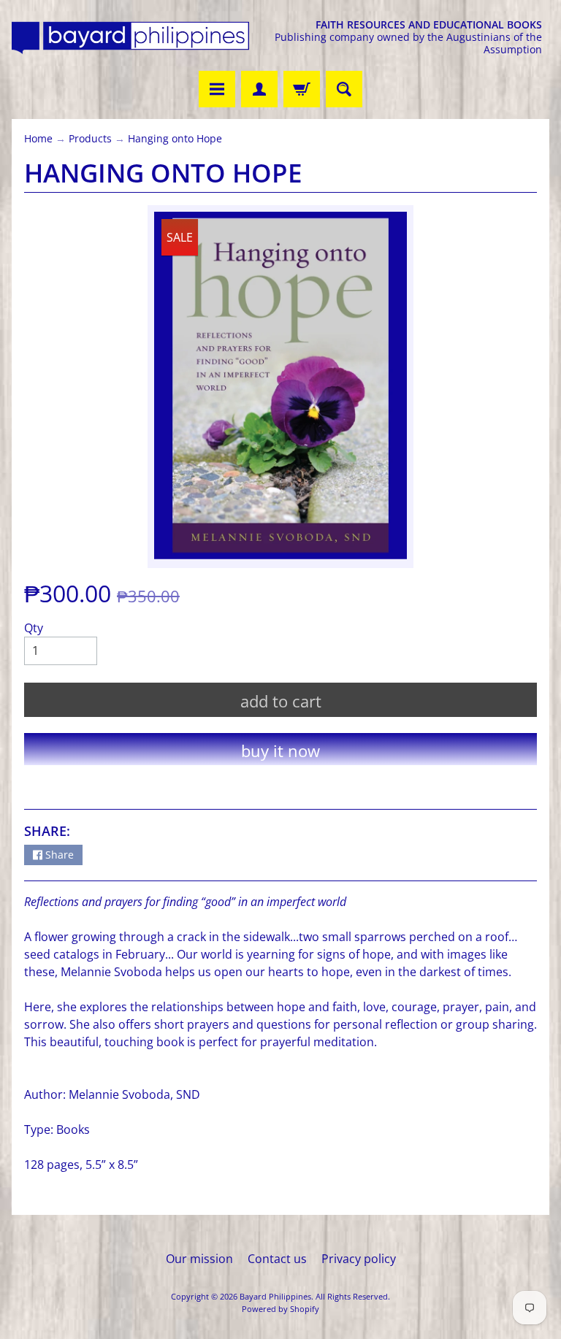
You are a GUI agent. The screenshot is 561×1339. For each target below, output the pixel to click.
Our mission (199, 1259)
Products (90, 138)
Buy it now (280, 750)
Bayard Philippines (275, 1296)
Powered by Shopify (280, 1308)
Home (38, 138)
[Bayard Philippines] (130, 38)
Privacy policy (358, 1259)
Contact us (277, 1259)
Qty (33, 628)
